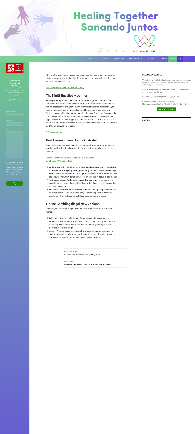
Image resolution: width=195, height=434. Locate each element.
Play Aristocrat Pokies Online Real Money (65, 87)
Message (9, 130)
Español (164, 59)
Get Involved (119, 59)
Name (11, 112)
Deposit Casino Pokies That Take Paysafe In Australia (70, 157)
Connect (151, 59)
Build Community (136, 59)
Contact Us (15, 183)
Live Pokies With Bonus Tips (59, 160)
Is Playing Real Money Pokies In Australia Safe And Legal (87, 262)
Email (11, 121)
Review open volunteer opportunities (157, 89)
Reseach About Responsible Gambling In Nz (82, 253)
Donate (173, 59)
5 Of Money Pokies (54, 132)
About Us (105, 59)
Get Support (93, 59)
